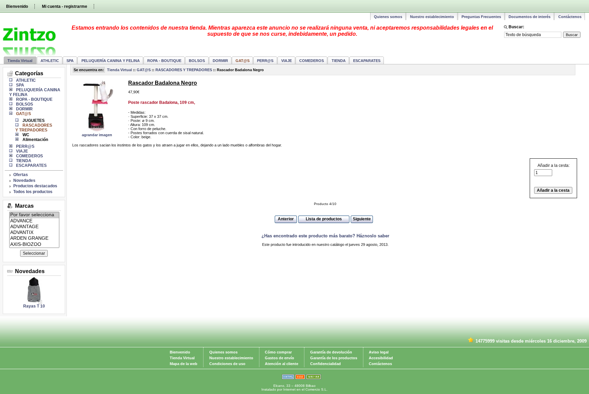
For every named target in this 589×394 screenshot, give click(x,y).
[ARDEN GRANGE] (34, 238)
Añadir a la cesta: (554, 165)
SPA (70, 61)
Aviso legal (379, 352)
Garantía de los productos (333, 358)
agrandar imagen (97, 135)
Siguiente (362, 219)
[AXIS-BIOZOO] (34, 245)
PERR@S (265, 61)
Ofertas (20, 174)
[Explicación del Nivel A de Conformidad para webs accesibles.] (313, 378)
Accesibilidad (381, 358)
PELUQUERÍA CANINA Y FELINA (110, 61)
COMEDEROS (311, 61)
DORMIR (220, 61)
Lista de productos (324, 219)
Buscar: (516, 27)
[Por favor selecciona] (34, 215)
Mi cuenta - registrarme (64, 6)
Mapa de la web (183, 364)
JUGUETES (33, 120)
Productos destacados (35, 186)
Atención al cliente (281, 364)
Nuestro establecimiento (432, 17)
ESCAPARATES (366, 61)
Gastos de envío (279, 358)
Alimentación (35, 139)
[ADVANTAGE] (34, 227)
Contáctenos (570, 17)
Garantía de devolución (331, 352)
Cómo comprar (278, 352)
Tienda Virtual (19, 61)
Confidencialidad (325, 364)
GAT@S (144, 70)
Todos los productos (32, 191)
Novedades (24, 180)
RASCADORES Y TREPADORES (183, 70)
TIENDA (339, 61)
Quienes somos (388, 17)
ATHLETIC (50, 61)
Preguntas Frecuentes (481, 17)
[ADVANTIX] (34, 233)
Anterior (286, 219)
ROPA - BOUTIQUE (164, 61)
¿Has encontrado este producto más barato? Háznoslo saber (325, 235)
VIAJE (286, 61)
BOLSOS (197, 61)
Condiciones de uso (227, 364)
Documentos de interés (529, 17)
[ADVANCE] (34, 221)
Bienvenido (17, 6)
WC (25, 134)
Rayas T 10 (34, 306)
